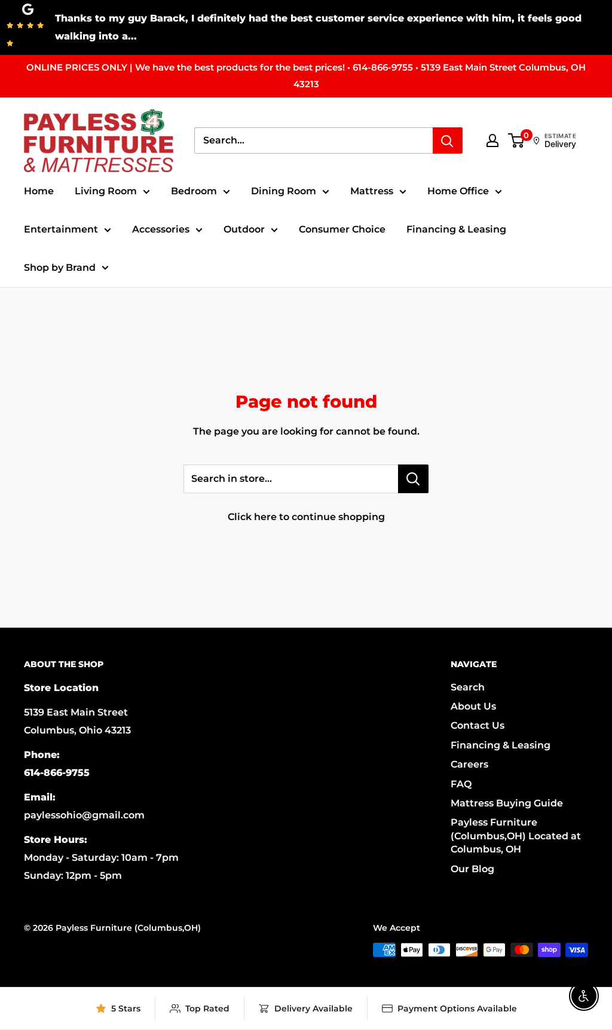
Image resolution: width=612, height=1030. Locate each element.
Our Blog (472, 869)
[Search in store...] (413, 478)
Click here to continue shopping (306, 516)
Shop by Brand (60, 267)
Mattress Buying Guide (507, 803)
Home (39, 191)
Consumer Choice (342, 229)
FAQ (461, 784)
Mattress (371, 191)
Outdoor (244, 229)
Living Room (106, 191)
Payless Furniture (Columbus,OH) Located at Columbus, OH (516, 836)
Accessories (160, 229)
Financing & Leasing (456, 229)
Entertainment (61, 229)
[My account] (492, 140)
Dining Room (283, 191)
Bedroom (194, 191)
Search (468, 687)
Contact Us (477, 725)
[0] (516, 140)
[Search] (448, 140)
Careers (469, 764)
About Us (473, 706)
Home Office (458, 191)
